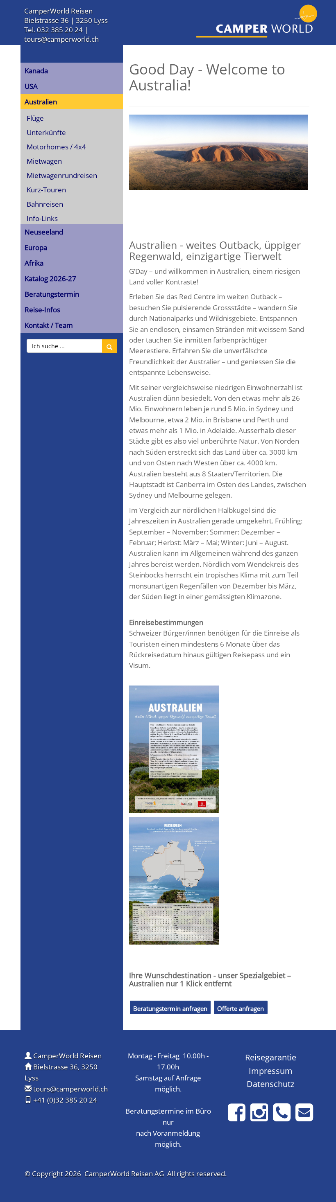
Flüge (35, 118)
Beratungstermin (52, 294)
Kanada (36, 70)
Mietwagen (44, 161)
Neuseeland (44, 232)
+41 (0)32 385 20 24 (65, 1100)
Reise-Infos (42, 309)
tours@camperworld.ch (61, 39)
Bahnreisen (45, 204)
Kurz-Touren (46, 189)
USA (31, 86)
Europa (36, 247)
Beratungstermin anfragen (170, 1008)
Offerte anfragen (240, 1008)
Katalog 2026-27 (50, 278)
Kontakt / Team (49, 325)
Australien (41, 101)
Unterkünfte (46, 132)
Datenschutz (270, 1083)
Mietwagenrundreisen (62, 175)
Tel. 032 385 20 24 (53, 29)
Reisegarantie (270, 1057)
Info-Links (42, 218)
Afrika (34, 263)
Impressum (271, 1070)
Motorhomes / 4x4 (56, 146)
